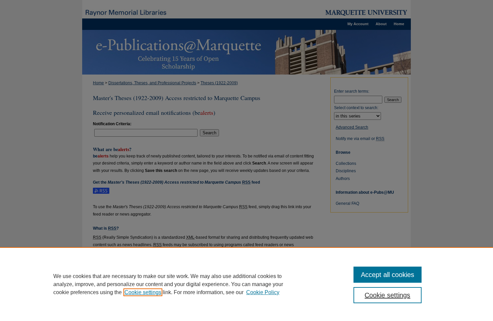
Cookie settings (142, 292)
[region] (246, 284)
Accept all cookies (387, 274)
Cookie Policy (262, 292)
